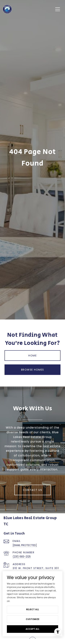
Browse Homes (32, 369)
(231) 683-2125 (22, 556)
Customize (32, 619)
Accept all (32, 628)
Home (32, 355)
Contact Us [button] (32, 490)
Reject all (32, 609)
